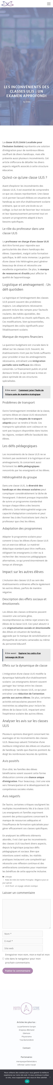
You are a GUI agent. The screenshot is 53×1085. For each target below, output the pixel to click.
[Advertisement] (26, 35)
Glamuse (26, 1033)
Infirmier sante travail (26, 1064)
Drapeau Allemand (26, 1030)
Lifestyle (8, 877)
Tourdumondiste (26, 1040)
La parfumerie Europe (26, 1026)
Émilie (28, 102)
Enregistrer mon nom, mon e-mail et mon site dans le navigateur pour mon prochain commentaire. (27, 958)
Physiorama (27, 1036)
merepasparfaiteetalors (26, 1061)
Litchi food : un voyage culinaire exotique (21, 886)
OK (27, 1081)
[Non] (50, 1077)
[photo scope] (7, 3)
